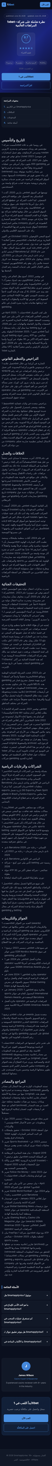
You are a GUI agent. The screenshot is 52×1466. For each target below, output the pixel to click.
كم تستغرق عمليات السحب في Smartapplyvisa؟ (18, 1320)
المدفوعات (11, 117)
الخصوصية (23, 1460)
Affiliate (34, 1460)
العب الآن (45, 4)
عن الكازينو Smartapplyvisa (19, 106)
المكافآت (10, 112)
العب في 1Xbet (26, 76)
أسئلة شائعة (12, 123)
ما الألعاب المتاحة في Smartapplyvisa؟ (23, 1341)
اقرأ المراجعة (26, 85)
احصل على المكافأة (26, 1427)
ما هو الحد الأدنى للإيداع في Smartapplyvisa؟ (16, 1306)
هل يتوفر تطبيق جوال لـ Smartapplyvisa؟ (24, 1331)
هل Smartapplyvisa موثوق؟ (17, 1295)
